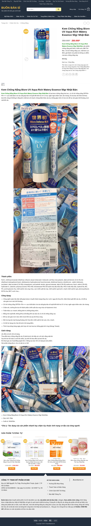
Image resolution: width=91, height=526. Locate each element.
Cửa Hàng (41, 1)
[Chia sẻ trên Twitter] (66, 74)
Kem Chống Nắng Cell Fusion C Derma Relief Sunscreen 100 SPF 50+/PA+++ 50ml (34, 462)
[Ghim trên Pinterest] (73, 74)
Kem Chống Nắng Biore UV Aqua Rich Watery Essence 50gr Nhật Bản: (39, 89)
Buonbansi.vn (78, 480)
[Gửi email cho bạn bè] (70, 74)
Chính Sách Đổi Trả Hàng (30, 1)
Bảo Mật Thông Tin (7, 1)
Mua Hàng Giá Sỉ (83, 1)
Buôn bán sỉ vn (6, 500)
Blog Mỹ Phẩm (17, 1)
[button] (73, 9)
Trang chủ (4, 23)
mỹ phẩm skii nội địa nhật (48, 500)
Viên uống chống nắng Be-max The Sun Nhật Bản (79, 461)
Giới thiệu (48, 1)
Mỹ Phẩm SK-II (8, 16)
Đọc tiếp (12, 468)
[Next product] (84, 23)
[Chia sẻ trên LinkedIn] (76, 74)
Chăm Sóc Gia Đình (79, 16)
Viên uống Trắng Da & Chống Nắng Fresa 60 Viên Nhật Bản (11, 461)
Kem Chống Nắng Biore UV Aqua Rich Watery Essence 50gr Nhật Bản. (25, 415)
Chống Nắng (24, 23)
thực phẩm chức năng (71, 500)
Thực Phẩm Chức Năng (64, 16)
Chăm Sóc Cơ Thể (32, 16)
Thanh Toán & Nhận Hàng (46, 4)
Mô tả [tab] (2, 85)
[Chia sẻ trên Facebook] (63, 74)
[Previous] (1, 454)
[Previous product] (88, 23)
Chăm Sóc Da (20, 16)
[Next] (89, 454)
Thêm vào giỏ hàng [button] (79, 468)
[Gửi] (58, 9)
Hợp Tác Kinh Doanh (58, 1)
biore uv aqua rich (69, 65)
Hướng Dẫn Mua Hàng (71, 1)
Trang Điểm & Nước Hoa (47, 16)
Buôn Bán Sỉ (10, 7)
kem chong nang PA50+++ (79, 70)
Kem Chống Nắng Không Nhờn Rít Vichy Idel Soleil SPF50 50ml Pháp (57, 462)
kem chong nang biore (71, 66)
